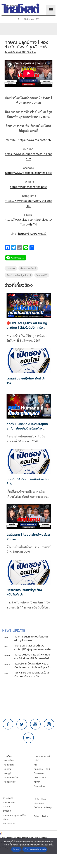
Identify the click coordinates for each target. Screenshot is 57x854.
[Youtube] (35, 724)
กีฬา (36, 764)
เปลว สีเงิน (9, 760)
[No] (53, 845)
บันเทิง (6, 819)
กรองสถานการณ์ (42, 756)
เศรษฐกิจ (8, 773)
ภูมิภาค (37, 782)
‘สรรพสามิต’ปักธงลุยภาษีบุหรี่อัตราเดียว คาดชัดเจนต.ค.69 (32, 674)
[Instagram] (49, 724)
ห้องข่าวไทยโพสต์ (28, 268)
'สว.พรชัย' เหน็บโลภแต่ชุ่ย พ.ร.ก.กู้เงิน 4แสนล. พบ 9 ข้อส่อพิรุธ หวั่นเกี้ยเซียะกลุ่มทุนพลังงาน (32, 665)
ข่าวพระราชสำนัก (11, 777)
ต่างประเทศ (8, 798)
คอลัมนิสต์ (9, 764)
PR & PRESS (40, 798)
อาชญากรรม (9, 802)
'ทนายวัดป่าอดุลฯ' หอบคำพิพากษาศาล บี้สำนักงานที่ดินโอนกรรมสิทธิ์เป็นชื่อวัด (32, 656)
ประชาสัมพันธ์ (40, 777)
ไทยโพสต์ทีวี (41, 275)
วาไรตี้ (36, 760)
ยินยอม (16, 849)
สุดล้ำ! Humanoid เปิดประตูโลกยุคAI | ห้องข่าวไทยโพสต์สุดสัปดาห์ (27, 428)
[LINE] (29, 738)
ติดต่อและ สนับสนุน (43, 807)
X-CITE (6, 806)
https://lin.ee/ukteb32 (32, 233)
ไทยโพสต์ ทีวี (9, 823)
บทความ (8, 769)
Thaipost (11, 268)
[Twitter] (22, 724)
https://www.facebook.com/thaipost (28, 172)
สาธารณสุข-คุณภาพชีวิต (14, 815)
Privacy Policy (41, 816)
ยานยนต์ (7, 810)
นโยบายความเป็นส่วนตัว (35, 849)
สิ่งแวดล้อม (39, 786)
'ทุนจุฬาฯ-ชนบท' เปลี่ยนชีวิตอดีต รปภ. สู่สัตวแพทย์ (31, 638)
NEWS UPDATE (13, 630)
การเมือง (8, 756)
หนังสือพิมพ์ (10, 782)
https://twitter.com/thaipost (28, 186)
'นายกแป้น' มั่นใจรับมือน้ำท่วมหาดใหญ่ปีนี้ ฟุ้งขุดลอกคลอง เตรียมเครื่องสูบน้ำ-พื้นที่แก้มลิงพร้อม (33, 647)
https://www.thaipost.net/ (35, 140)
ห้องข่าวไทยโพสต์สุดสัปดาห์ (19, 275)
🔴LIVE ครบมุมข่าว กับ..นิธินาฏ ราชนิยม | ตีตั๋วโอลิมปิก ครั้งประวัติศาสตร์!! (27, 327)
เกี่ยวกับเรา (39, 803)
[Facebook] (8, 724)
